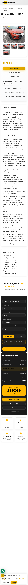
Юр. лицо (20, 336)
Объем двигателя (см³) (9, 326)
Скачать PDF (15, 403)
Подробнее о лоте (14, 76)
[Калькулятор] (2, 575)
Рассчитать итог (14, 348)
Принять (14, 582)
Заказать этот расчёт (14, 399)
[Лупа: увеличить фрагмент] (22, 28)
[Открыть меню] (25, 2)
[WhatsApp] (7, 83)
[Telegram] (4, 83)
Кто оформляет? (7, 333)
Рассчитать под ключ (14, 72)
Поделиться (15, 407)
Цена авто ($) (6, 312)
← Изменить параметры (14, 411)
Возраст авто (6, 305)
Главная (5, 8)
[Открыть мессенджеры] (3, 571)
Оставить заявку (14, 68)
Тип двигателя (6, 319)
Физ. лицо (8, 336)
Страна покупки (9, 298)
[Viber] (11, 83)
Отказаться (6, 582)
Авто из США (12, 8)
